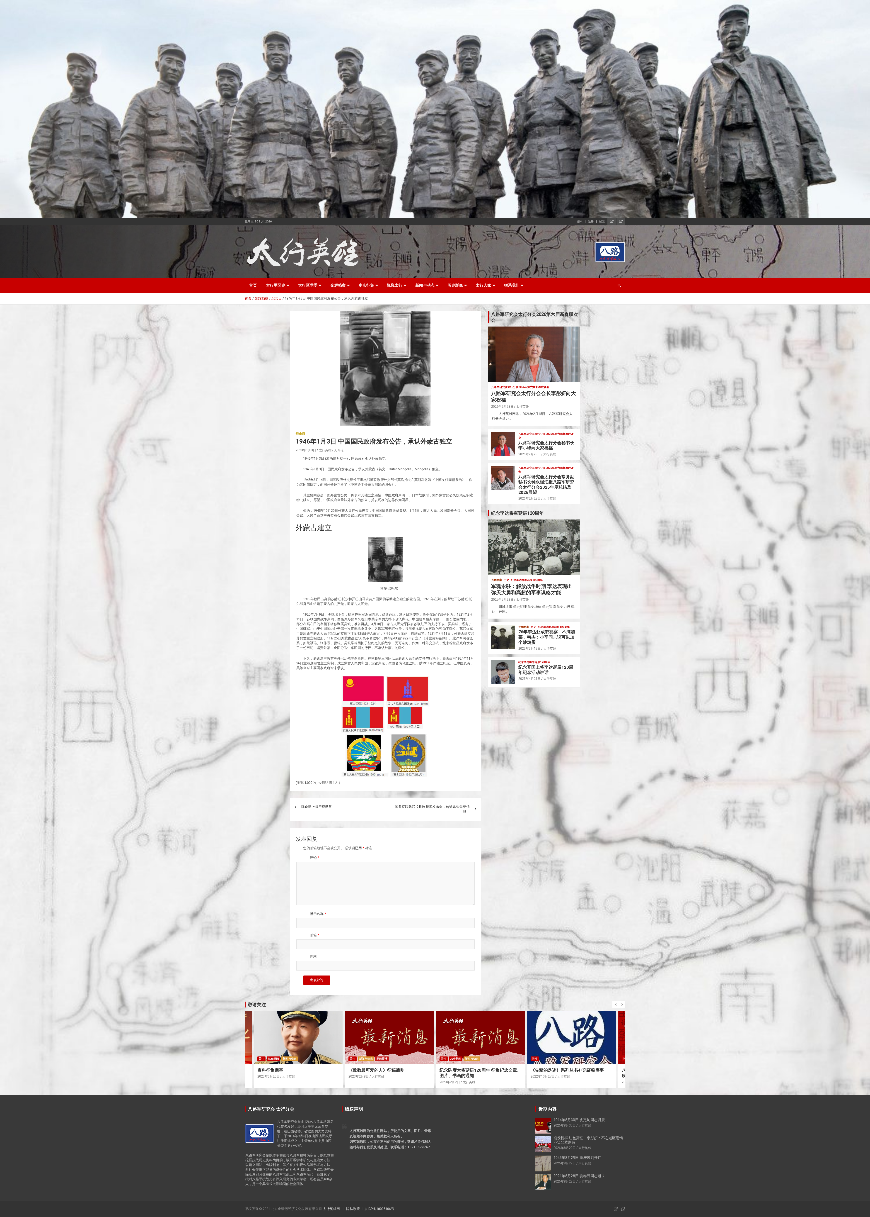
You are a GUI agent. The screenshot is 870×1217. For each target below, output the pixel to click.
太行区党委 (307, 285)
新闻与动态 (425, 285)
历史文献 (575, 1058)
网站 (313, 956)
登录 (580, 221)
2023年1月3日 (306, 450)
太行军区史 (275, 285)
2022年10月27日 (360, 1076)
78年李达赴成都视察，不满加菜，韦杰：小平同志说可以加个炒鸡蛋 (546, 637)
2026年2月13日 (451, 1082)
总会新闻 (273, 1058)
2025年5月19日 (529, 648)
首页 (253, 285)
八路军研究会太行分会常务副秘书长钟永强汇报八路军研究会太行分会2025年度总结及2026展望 (546, 484)
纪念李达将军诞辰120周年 (527, 580)
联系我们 (512, 285)
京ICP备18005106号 (379, 1209)
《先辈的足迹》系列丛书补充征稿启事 (385, 1070)
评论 (314, 858)
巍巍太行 (394, 285)
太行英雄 (325, 450)
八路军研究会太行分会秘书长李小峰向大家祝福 (546, 445)
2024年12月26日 (543, 1076)
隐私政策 (353, 1209)
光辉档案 (338, 285)
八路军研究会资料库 (544, 1058)
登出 (602, 221)
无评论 (339, 450)
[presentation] (615, 1004)
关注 (261, 1058)
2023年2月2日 (267, 1082)
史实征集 (366, 285)
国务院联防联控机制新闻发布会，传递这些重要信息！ (432, 809)
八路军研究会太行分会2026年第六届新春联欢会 (520, 387)
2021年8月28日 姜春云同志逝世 (579, 1176)
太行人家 (483, 285)
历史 (506, 580)
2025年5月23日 (502, 599)
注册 (591, 221)
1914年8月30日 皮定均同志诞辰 (579, 1120)
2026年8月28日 (564, 1181)
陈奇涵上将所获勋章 (316, 807)
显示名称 (318, 914)
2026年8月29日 (564, 1148)
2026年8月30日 (564, 1125)
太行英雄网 (331, 1209)
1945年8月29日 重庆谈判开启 (577, 1158)
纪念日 (300, 434)
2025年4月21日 (529, 678)
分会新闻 (455, 1058)
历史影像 (455, 285)
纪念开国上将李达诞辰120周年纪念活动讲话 (545, 670)
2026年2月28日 (502, 406)
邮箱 (314, 935)
